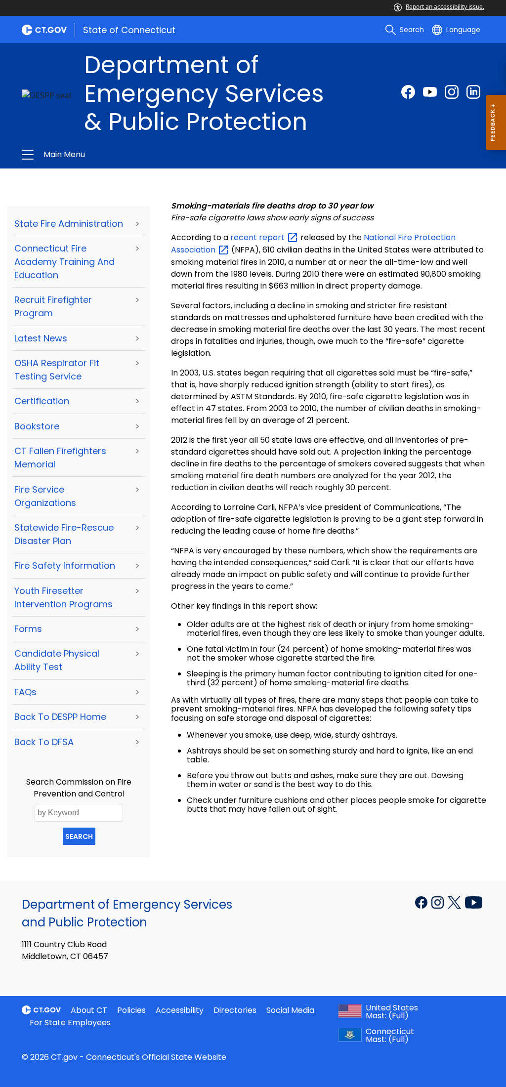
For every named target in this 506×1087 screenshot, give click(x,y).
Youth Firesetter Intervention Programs (63, 597)
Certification (41, 401)
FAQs (25, 692)
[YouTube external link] (473, 901)
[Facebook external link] (408, 92)
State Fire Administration (68, 223)
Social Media (290, 1010)
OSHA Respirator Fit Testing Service (56, 369)
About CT (89, 1010)
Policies (131, 1010)
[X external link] (455, 901)
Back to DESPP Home (60, 717)
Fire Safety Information (64, 565)
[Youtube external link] (430, 92)
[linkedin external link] (473, 92)
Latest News (40, 338)
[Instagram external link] (452, 92)
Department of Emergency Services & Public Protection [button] (148, 154)
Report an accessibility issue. (445, 6)
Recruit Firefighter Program (53, 306)
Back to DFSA (44, 742)
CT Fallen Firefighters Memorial (60, 457)
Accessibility (180, 1010)
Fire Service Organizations (45, 496)
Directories (234, 1010)
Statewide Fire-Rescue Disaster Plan (64, 534)
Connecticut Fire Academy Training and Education (64, 261)
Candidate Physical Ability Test (56, 660)
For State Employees (70, 1022)
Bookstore (36, 426)
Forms (28, 629)
